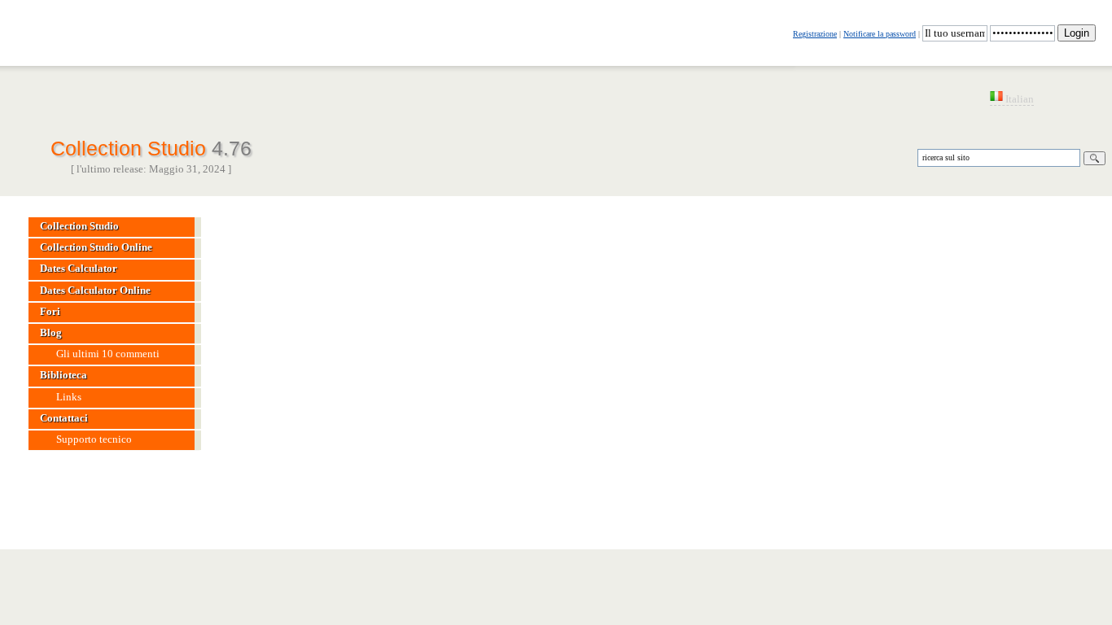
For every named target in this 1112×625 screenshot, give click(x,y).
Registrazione (815, 33)
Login (1076, 33)
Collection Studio (151, 146)
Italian (1018, 99)
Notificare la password (879, 33)
